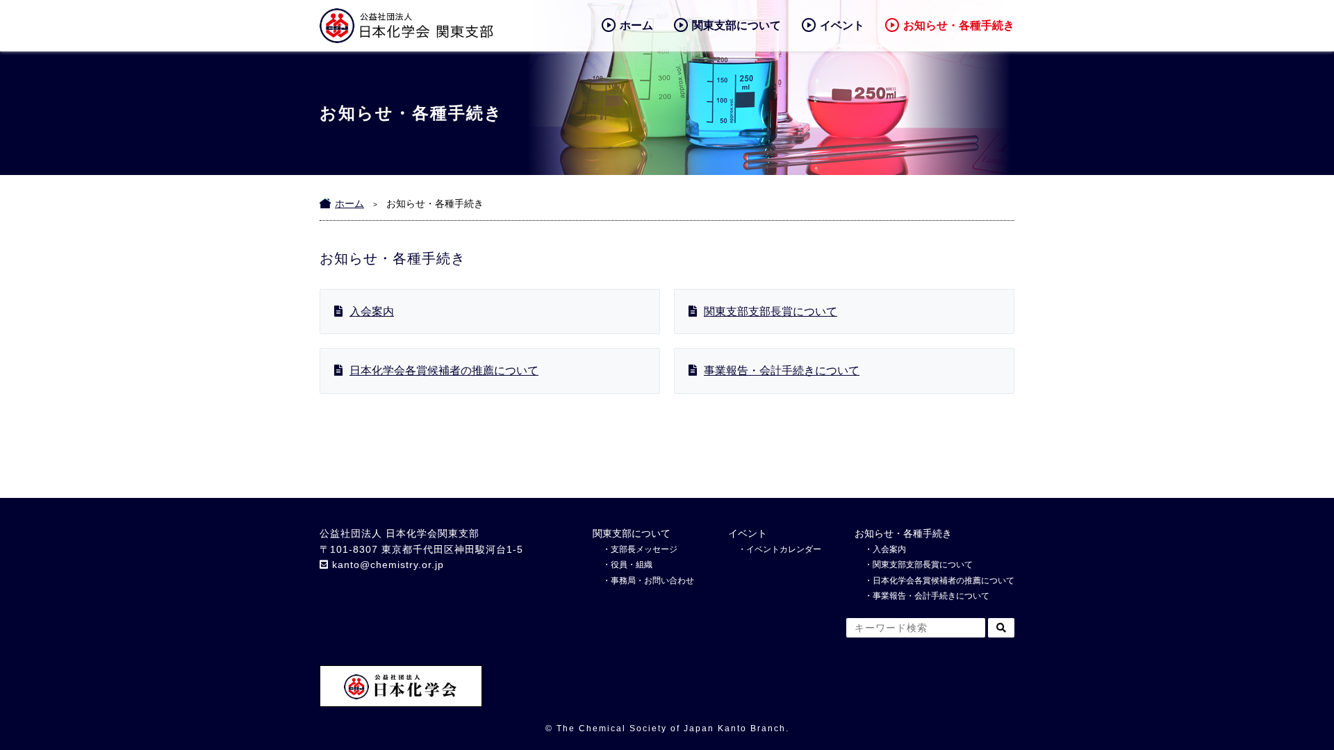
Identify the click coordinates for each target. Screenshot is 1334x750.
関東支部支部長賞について (770, 311)
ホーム (636, 25)
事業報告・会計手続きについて (781, 370)
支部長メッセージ (644, 549)
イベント (842, 25)
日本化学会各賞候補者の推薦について (443, 370)
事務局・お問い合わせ (652, 580)
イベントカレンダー (783, 549)
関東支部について (736, 25)
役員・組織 (631, 564)
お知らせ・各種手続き (958, 25)
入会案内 (371, 311)
